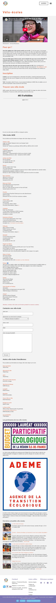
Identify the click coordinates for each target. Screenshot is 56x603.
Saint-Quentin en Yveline (9, 286)
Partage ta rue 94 (7, 402)
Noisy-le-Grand (6, 254)
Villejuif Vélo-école (16, 561)
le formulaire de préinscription (16, 223)
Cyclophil (5, 389)
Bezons (4, 165)
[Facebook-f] (44, 583)
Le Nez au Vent (6, 407)
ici (12, 162)
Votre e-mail (6, 322)
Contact (30, 594)
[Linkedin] (41, 583)
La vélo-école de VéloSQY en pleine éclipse (22, 544)
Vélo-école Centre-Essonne (9, 379)
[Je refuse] (53, 599)
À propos (31, 592)
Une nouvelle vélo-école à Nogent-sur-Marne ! (23, 552)
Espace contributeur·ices (32, 589)
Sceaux (4, 277)
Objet (4, 327)
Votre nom (5, 311)
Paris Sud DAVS (7, 366)
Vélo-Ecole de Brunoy (8, 384)
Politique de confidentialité (32, 585)
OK (17, 600)
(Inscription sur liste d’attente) (22, 260)
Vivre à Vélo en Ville (8, 398)
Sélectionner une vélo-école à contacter (12, 316)
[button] (50, 3)
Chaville (5, 192)
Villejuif (4, 294)
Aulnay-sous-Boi (7, 158)
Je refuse (22, 600)
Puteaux (5, 263)
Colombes (5, 208)
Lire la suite (26, 541)
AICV (4, 375)
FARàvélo (5, 226)
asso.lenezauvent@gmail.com (9, 410)
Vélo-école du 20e (7, 370)
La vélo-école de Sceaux (17, 523)
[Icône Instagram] (47, 583)
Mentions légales (32, 582)
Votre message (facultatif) (9, 333)
